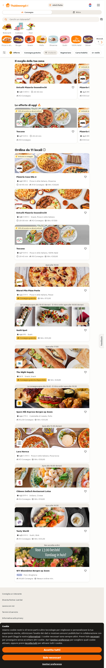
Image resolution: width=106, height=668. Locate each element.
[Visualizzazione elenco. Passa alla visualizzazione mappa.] (101, 20)
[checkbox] (7, 41)
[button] (15, 5)
